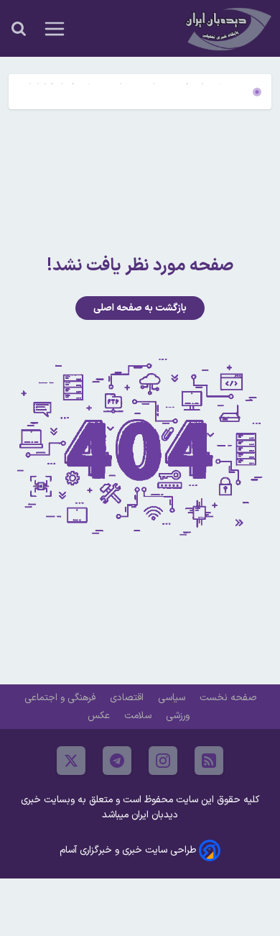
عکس (100, 715)
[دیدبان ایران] (226, 28)
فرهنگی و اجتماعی (61, 697)
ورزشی (179, 715)
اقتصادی (128, 697)
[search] (18, 29)
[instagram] (163, 760)
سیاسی (173, 697)
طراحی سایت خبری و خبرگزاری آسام (128, 850)
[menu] (54, 28)
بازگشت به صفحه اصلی (140, 308)
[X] (71, 760)
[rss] (209, 760)
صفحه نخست (228, 697)
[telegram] (117, 760)
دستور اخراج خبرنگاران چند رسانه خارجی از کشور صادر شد (136, 97)
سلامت (139, 715)
